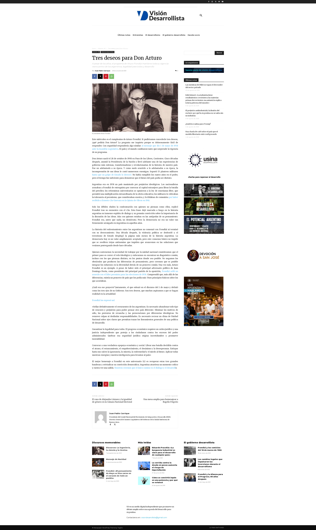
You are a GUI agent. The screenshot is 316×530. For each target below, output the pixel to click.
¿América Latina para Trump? (198, 124)
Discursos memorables (106, 442)
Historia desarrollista (107, 52)
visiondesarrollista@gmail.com (154, 517)
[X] (215, 1)
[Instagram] (212, 1)
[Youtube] (222, 1)
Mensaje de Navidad (116, 459)
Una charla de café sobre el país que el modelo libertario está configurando (201, 132)
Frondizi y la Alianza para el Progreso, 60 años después (210, 476)
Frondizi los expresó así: (103, 300)
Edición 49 (102, 48)
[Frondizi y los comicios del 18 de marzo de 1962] (190, 451)
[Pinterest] (105, 76)
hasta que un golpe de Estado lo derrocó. (112, 175)
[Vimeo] (219, 1)
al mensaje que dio (151, 146)
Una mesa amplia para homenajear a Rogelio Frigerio (160, 400)
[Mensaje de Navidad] (98, 462)
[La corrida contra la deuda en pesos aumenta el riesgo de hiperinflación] (144, 466)
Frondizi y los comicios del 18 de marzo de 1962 (210, 449)
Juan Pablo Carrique (102, 71)
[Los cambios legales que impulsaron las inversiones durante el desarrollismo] (190, 462)
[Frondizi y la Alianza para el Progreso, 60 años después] (190, 477)
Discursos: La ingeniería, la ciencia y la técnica (118, 449)
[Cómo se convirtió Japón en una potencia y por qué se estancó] (144, 481)
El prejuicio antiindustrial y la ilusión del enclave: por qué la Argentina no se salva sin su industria (204, 113)
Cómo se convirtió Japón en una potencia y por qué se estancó (165, 480)
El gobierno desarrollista (199, 442)
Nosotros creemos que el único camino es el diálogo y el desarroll (145, 368)
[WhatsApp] (111, 76)
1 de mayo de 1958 (169, 146)
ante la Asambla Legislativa (105, 149)
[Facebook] (208, 1)
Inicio (94, 48)
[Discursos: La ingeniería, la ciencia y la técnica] (98, 451)
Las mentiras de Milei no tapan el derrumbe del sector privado (204, 86)
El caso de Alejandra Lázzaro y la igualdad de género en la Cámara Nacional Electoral (112, 400)
